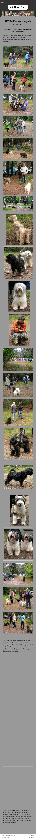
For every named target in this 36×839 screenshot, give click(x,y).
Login (32, 835)
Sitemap (13, 835)
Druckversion (6, 835)
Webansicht (31, 837)
